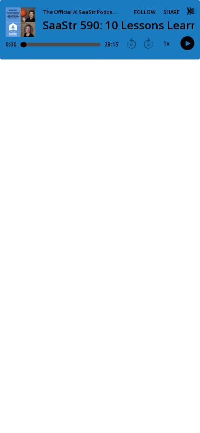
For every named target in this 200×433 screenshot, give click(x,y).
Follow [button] (145, 11)
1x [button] (166, 43)
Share (171, 11)
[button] (131, 44)
